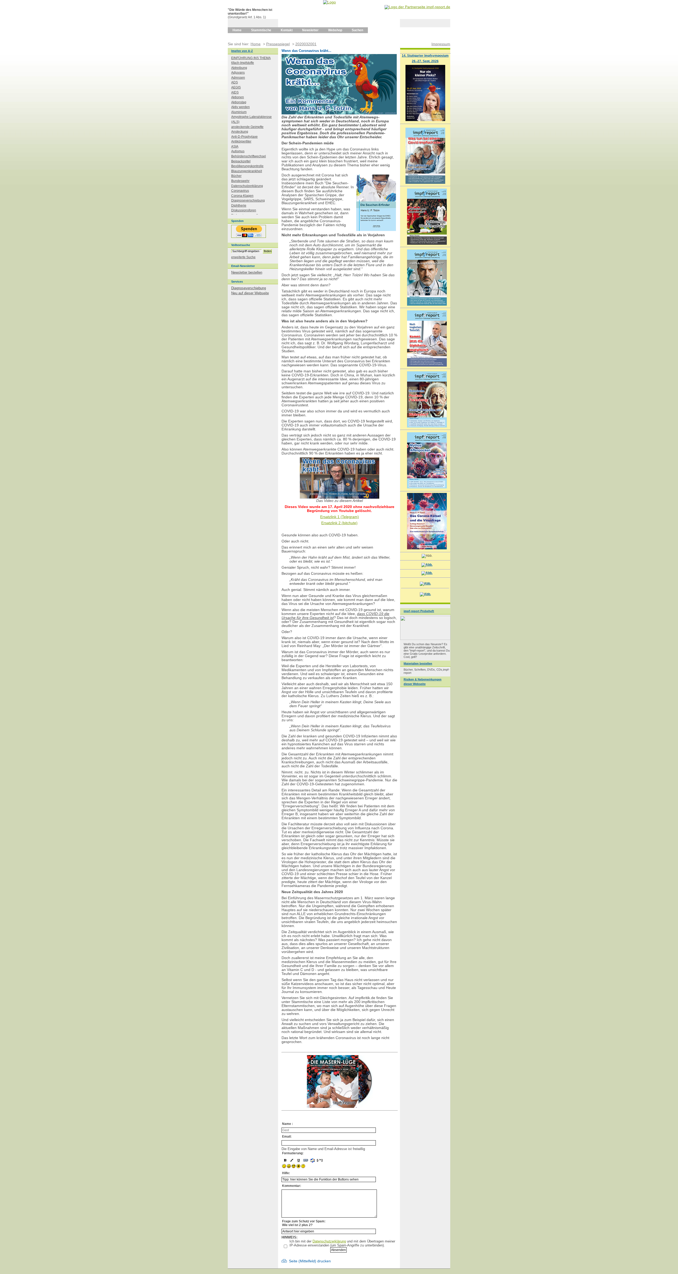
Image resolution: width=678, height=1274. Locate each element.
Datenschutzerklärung (329, 1241)
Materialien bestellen (418, 663)
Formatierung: (293, 1153)
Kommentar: (291, 1186)
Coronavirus (240, 191)
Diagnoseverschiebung (248, 200)
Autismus (237, 151)
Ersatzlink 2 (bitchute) (339, 523)
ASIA (234, 146)
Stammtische (261, 30)
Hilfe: (286, 1173)
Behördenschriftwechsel (248, 156)
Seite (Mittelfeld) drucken (310, 1261)
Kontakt (287, 30)
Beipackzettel (241, 161)
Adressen (238, 77)
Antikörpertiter (241, 141)
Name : (287, 1124)
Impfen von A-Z (242, 50)
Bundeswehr (240, 181)
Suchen (357, 30)
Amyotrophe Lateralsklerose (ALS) (251, 119)
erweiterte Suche (243, 257)
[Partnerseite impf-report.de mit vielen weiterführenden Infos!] (417, 7)
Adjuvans (238, 72)
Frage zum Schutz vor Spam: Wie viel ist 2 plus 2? (303, 1223)
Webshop (335, 30)
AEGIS (236, 87)
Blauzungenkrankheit (246, 171)
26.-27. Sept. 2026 (425, 61)
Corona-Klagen (242, 196)
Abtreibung (239, 68)
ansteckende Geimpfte (247, 127)
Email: (287, 1136)
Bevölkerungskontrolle (247, 166)
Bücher (236, 176)
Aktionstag (238, 102)
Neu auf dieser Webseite (250, 293)
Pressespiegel (278, 44)
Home (237, 30)
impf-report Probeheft (419, 611)
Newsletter (310, 30)
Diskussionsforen (243, 210)
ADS (234, 82)
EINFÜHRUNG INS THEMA (251, 58)
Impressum (440, 44)
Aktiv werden (240, 107)
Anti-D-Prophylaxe (244, 137)
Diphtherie (238, 205)
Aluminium (239, 112)
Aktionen (237, 97)
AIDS (235, 92)
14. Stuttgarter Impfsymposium (425, 55)
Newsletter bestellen (246, 272)
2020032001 (305, 44)
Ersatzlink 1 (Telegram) (339, 517)
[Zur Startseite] (329, 2)
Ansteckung (239, 131)
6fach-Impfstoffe (242, 63)
